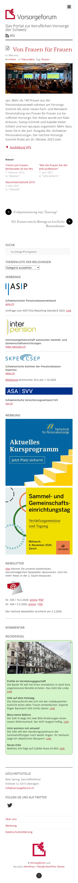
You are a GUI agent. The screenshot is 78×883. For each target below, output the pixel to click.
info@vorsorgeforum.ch (19, 788)
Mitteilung (12, 379)
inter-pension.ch (15, 346)
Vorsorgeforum (37, 862)
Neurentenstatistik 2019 (20, 182)
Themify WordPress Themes (51, 866)
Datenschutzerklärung (18, 832)
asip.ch (9, 304)
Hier (8, 568)
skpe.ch (10, 373)
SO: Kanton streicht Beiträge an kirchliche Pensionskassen (41, 224)
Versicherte (27, 59)
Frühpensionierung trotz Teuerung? (32, 212)
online (33, 600)
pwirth (12, 59)
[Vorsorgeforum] (30, 18)
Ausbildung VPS (20, 147)
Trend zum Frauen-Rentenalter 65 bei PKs (19, 166)
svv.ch (9, 403)
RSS (12, 36)
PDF (41, 600)
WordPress (29, 866)
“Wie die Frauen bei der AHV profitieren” (53, 166)
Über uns (11, 819)
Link (68, 310)
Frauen (46, 59)
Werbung (11, 825)
